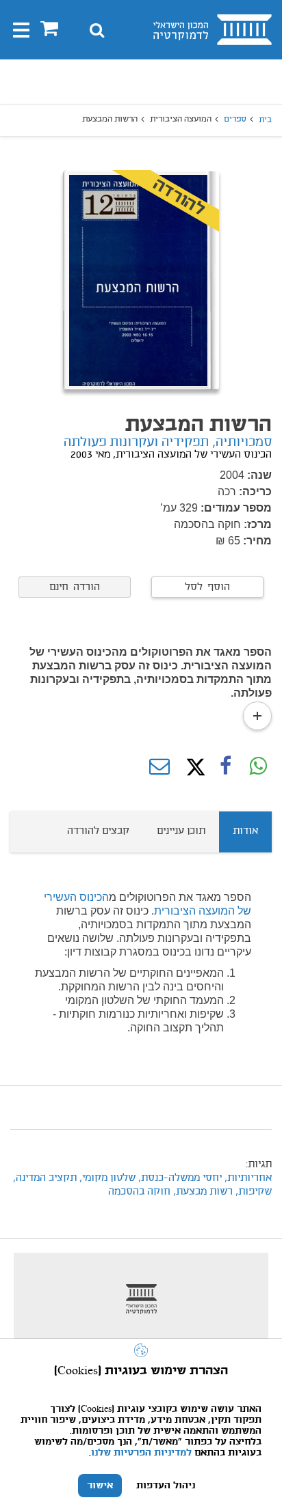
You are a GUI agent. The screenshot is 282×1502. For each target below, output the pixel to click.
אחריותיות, (247, 1178)
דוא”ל (159, 767)
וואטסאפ (258, 767)
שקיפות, (252, 1192)
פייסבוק (225, 767)
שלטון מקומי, (106, 1178)
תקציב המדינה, (43, 1178)
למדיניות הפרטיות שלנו (141, 1453)
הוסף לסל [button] (207, 587)
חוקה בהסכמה (139, 1192)
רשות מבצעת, (203, 1192)
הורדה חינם (74, 587)
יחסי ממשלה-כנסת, (179, 1178)
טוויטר (192, 767)
